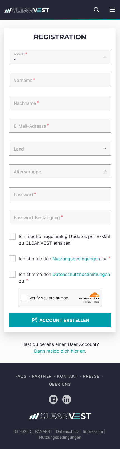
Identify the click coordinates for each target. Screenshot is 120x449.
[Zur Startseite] (26, 9)
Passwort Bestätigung (38, 217)
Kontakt (67, 376)
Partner (42, 376)
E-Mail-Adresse (31, 126)
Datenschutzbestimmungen (81, 274)
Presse (91, 376)
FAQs (21, 376)
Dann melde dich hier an (59, 351)
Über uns (60, 384)
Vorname (24, 80)
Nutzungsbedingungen (76, 258)
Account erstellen (64, 320)
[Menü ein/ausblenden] (112, 10)
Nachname (26, 103)
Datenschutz (67, 431)
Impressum (93, 431)
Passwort (25, 194)
